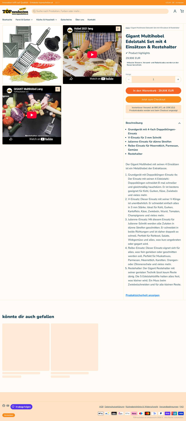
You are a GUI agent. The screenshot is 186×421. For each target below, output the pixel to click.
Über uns (79, 19)
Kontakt (91, 19)
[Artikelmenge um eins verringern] (129, 79)
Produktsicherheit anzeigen (143, 295)
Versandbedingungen (168, 406)
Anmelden (180, 2)
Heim (128, 28)
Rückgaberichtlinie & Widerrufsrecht (142, 406)
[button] (153, 90)
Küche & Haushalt (45, 19)
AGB (101, 406)
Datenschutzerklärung (114, 406)
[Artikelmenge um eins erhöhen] (178, 79)
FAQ (182, 406)
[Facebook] (3, 406)
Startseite (7, 19)
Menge (128, 74)
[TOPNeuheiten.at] (15, 11)
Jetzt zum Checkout (153, 99)
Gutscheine (66, 19)
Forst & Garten (23, 19)
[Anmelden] (174, 11)
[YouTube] (7, 406)
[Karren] (181, 11)
